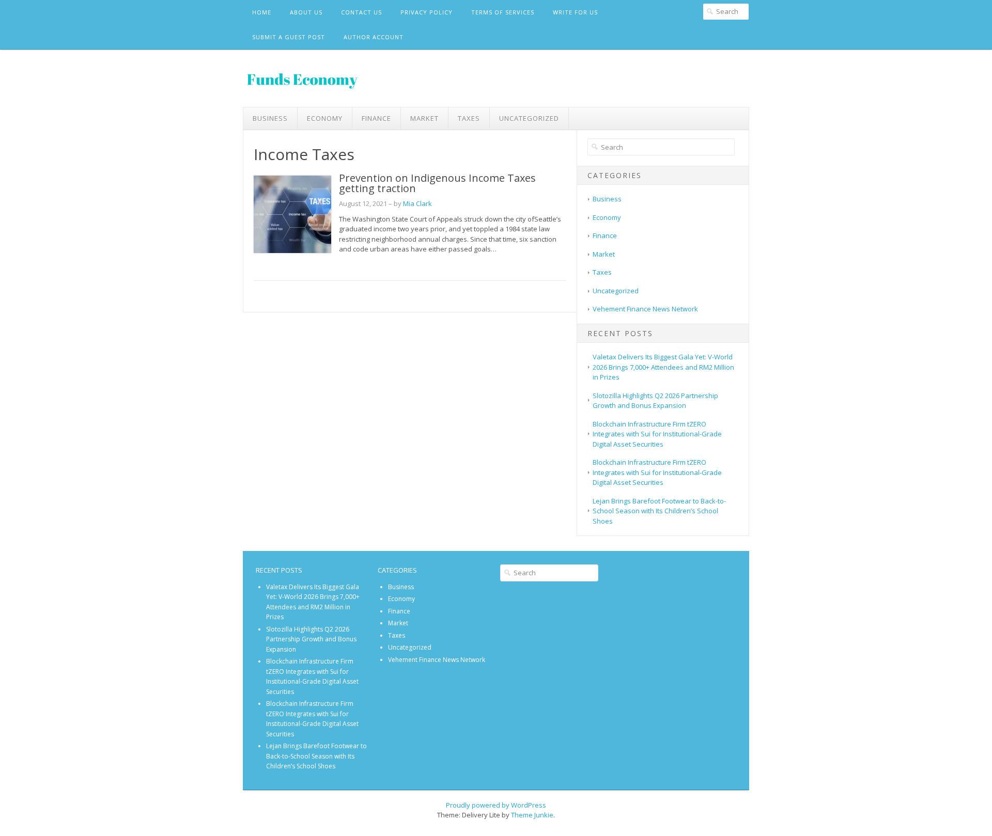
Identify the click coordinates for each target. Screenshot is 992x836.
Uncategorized (529, 118)
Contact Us (361, 12)
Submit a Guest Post (288, 37)
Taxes (469, 118)
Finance (376, 118)
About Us (306, 12)
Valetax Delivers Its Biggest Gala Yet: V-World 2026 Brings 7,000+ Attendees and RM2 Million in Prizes (663, 367)
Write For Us (575, 12)
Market (424, 118)
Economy (325, 118)
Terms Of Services (502, 12)
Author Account (374, 37)
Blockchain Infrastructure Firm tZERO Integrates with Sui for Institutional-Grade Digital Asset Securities (657, 434)
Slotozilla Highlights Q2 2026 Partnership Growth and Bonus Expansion (655, 401)
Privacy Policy (426, 12)
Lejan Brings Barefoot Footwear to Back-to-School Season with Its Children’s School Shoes (659, 511)
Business (270, 118)
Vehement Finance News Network (645, 308)
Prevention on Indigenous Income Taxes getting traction (437, 183)
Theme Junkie (532, 814)
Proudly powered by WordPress (496, 805)
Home (261, 12)
